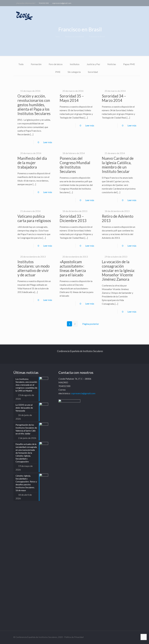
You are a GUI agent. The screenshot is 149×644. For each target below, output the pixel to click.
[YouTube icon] (135, 3)
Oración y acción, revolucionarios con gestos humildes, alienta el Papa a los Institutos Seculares (33, 105)
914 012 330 (44, 3)
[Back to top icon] (144, 637)
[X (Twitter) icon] (131, 3)
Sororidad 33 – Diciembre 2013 (73, 218)
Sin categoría (74, 71)
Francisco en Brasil (97, 36)
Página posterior (90, 323)
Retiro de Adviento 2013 (117, 218)
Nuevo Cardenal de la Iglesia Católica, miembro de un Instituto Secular (118, 165)
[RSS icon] (142, 3)
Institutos (74, 64)
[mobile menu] (141, 15)
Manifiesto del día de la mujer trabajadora (32, 162)
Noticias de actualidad (74, 36)
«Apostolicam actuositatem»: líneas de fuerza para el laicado (73, 268)
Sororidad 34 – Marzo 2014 (114, 98)
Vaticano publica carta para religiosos (34, 218)
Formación (36, 64)
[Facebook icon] (127, 3)
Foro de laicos (56, 64)
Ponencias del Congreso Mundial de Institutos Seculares (75, 165)
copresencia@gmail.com (61, 3)
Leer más (47, 142)
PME (57, 71)
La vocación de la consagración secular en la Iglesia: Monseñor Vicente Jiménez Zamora (118, 270)
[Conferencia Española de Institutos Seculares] (24, 15)
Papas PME (129, 64)
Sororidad (93, 71)
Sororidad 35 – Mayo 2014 (72, 98)
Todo (21, 64)
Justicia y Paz (93, 64)
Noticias (111, 64)
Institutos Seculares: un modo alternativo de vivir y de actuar (33, 268)
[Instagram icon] (138, 3)
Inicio (57, 36)
